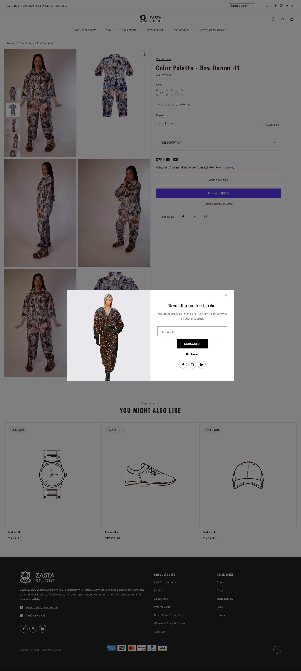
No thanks (192, 354)
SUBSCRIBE (192, 343)
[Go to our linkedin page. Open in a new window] (202, 364)
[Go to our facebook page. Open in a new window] (183, 364)
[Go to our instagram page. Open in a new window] (192, 364)
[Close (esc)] (226, 295)
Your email (167, 332)
